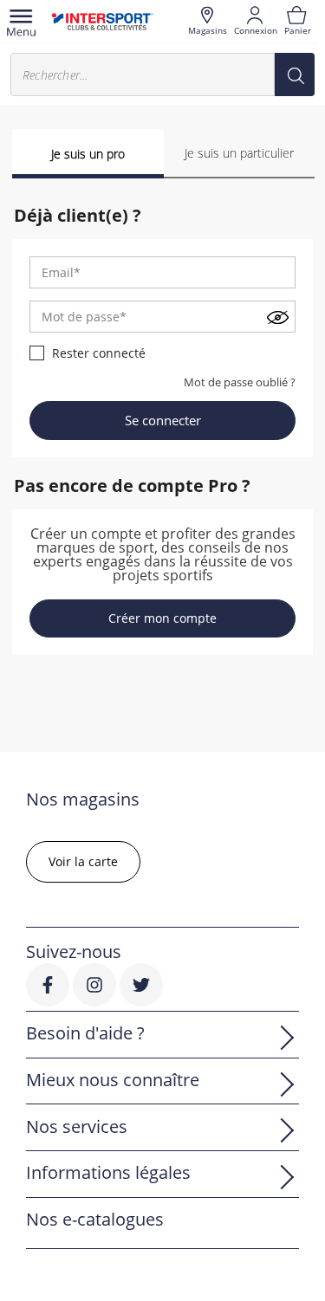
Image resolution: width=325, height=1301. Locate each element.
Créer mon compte (162, 618)
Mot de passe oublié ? (240, 382)
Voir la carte (83, 861)
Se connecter (163, 420)
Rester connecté (99, 353)
